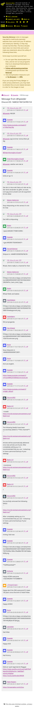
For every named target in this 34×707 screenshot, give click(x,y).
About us (26, 19)
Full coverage (12, 16)
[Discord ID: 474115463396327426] (4, 627)
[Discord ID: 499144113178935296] (4, 682)
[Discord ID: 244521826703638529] (4, 109)
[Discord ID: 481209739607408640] (4, 249)
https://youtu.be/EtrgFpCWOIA (13, 676)
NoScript (9, 73)
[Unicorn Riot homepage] (3, 4)
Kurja (9, 345)
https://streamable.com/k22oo (13, 687)
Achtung (10, 571)
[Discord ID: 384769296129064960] (4, 345)
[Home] (3, 25)
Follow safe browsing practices (17, 68)
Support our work (13, 19)
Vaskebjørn (11, 317)
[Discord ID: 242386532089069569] (4, 407)
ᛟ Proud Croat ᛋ (12, 585)
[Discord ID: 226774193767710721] (4, 301)
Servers (10, 26)
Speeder (15, 95)
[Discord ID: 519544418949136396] (4, 572)
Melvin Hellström (13, 200)
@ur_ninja (10, 22)
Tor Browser (11, 77)
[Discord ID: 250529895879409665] (4, 329)
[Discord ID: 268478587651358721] (4, 398)
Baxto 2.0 (10, 406)
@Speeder (6, 113)
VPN (20, 77)
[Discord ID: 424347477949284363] (4, 585)
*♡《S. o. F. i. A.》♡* (14, 108)
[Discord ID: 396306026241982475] (4, 120)
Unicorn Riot (10, 3)
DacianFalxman (12, 249)
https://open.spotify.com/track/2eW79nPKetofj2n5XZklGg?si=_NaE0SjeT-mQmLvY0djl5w (17, 671)
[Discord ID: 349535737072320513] (4, 201)
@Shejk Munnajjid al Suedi (12, 153)
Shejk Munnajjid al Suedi (15, 159)
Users (18, 26)
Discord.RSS (11, 398)
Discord (6, 95)
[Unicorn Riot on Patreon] (27, 22)
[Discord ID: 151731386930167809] (4, 317)
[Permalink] (27, 110)
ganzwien (10, 627)
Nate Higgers (11, 682)
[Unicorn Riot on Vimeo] (20, 22)
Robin (9, 226)
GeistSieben (11, 300)
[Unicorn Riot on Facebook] (17, 22)
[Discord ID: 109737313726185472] (4, 226)
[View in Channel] (24, 110)
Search (24, 26)
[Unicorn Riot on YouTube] (24, 22)
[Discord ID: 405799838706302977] (4, 159)
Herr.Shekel (11, 328)
